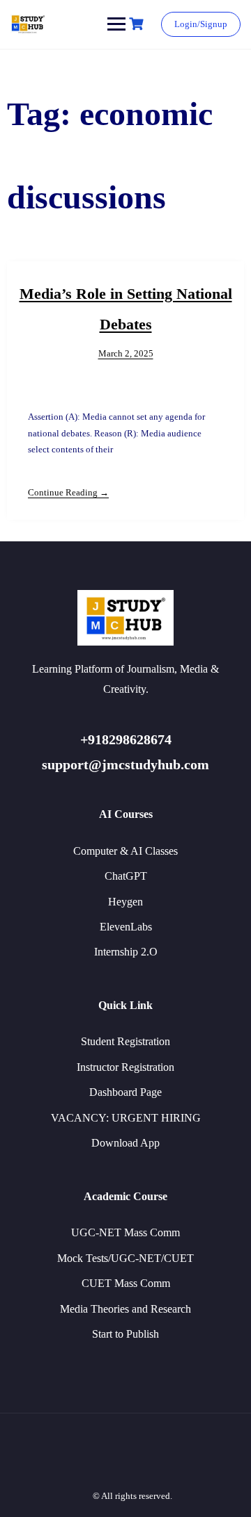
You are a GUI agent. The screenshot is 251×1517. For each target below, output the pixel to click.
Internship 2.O (126, 952)
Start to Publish (125, 1334)
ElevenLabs (126, 927)
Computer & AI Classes (125, 851)
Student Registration (125, 1041)
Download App (125, 1143)
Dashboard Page (125, 1092)
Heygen (125, 902)
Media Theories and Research (125, 1309)
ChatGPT (126, 876)
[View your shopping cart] (138, 24)
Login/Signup (200, 24)
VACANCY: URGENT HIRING (126, 1118)
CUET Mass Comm (126, 1283)
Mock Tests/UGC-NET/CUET (125, 1258)
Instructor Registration (125, 1067)
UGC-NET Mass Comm (125, 1232)
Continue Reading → (68, 492)
